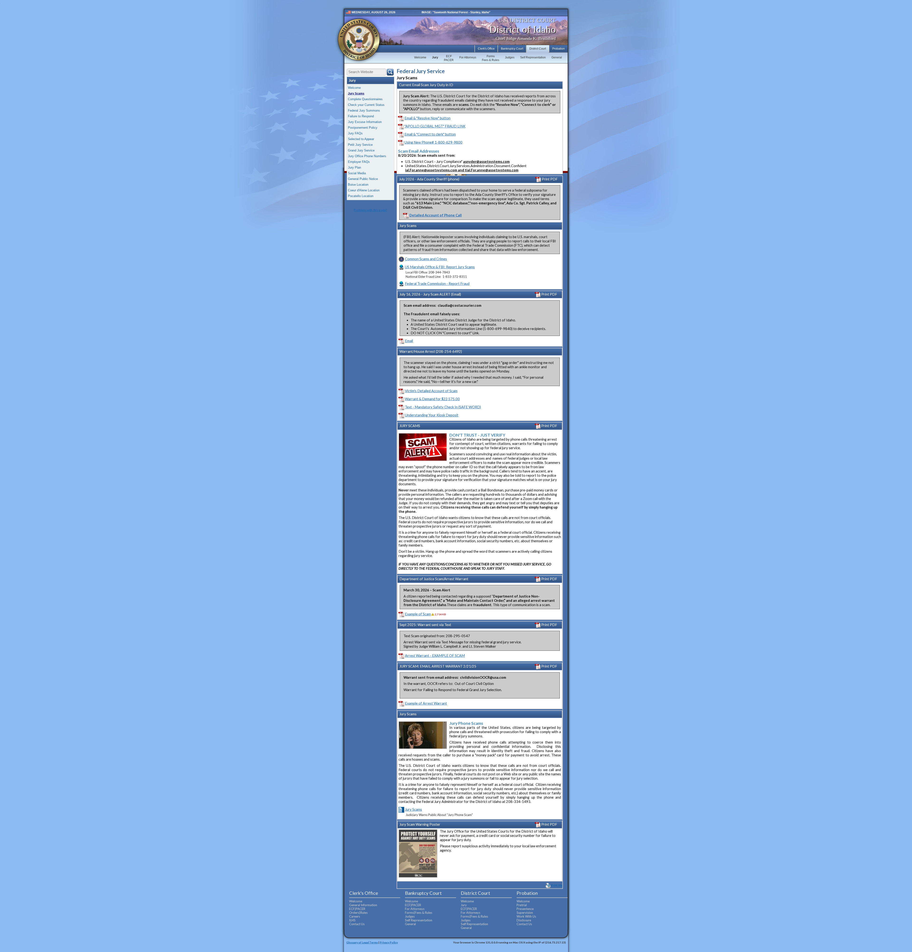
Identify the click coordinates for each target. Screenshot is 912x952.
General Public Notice (363, 179)
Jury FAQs (355, 133)
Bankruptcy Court (512, 48)
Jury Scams (356, 93)
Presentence (525, 909)
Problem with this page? (370, 210)
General (556, 57)
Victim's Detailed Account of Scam (431, 391)
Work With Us (526, 916)
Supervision (525, 912)
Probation (558, 48)
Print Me (556, 885)
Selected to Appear (361, 139)
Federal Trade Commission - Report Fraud (437, 284)
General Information (363, 905)
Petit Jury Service (360, 144)
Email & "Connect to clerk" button (430, 134)
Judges (509, 57)
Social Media (357, 173)
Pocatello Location (360, 196)
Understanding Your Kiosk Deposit (431, 415)
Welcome (420, 57)
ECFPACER (449, 58)
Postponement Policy (362, 127)
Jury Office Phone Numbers (367, 156)
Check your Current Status (366, 105)
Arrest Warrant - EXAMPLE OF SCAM (435, 656)
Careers (354, 916)
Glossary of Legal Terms (362, 942)
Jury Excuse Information (365, 122)
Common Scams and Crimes (426, 259)
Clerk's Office (486, 48)
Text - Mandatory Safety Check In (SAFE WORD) (443, 407)
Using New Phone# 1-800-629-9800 (433, 142)
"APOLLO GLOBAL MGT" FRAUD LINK (435, 126)
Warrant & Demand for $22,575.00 (432, 399)
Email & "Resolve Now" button (427, 118)
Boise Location (358, 184)
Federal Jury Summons (364, 110)
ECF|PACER (357, 909)
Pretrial (522, 905)
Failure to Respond (361, 116)
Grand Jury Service (361, 150)
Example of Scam (418, 614)
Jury (435, 57)
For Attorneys (467, 57)
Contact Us (357, 924)
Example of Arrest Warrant (426, 703)
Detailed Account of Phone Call (435, 215)
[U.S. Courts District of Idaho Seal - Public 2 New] (359, 40)
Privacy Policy (389, 942)
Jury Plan (354, 167)
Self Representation (533, 57)
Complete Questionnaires (365, 99)
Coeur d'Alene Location (364, 190)
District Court (537, 48)
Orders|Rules (358, 912)
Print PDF (549, 179)
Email (409, 341)
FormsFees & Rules (490, 58)
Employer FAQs (359, 162)
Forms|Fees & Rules (418, 912)
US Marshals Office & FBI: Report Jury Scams (440, 267)
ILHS (352, 920)
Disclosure (524, 920)
